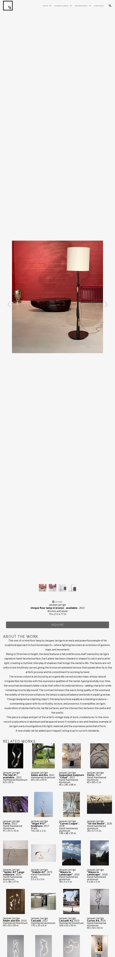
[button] (47, 6)
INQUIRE (57, 624)
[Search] (110, 6)
